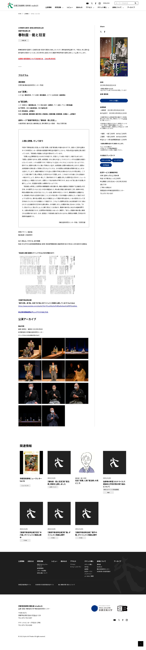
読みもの (79, 7)
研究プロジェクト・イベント (42, 565)
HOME (19, 13)
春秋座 (99, 564)
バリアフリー (88, 574)
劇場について (117, 7)
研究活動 (58, 7)
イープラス (117, 160)
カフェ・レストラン (75, 567)
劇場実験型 (40, 568)
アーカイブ (131, 7)
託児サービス (88, 571)
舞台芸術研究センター (103, 569)
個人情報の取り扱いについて (66, 584)
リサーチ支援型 (41, 570)
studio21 (99, 567)
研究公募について (42, 573)
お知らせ (31, 561)
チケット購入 (102, 7)
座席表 (86, 569)
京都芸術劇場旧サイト (24, 584)
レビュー (70, 7)
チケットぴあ (105, 160)
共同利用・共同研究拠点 (103, 571)
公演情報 (48, 7)
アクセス (89, 7)
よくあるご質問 (89, 576)
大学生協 (106, 165)
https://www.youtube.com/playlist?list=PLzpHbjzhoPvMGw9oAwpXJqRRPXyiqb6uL (47, 306)
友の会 (86, 567)
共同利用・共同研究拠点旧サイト (44, 584)
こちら (125, 119)
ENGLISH (106, 3)
